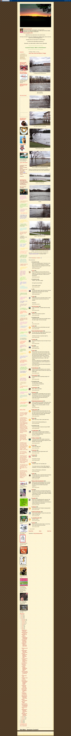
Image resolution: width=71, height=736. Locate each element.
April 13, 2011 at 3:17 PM (35, 478)
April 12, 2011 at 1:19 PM (35, 315)
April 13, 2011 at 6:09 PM (35, 487)
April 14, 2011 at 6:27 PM (35, 515)
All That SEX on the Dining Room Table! (24, 640)
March (23, 716)
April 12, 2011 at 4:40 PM (35, 379)
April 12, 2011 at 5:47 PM (35, 390)
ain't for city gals (35, 306)
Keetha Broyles (28, 28)
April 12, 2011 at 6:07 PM (35, 398)
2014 (22, 614)
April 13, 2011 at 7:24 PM (35, 504)
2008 (22, 722)
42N (33, 489)
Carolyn (33, 339)
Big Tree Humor (24, 688)
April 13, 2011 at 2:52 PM (35, 471)
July (22, 625)
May (23, 627)
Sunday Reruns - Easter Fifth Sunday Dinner (24, 651)
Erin (33, 345)
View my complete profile (28, 32)
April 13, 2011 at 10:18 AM (36, 460)
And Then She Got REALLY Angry (24, 690)
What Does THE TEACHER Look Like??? (24, 714)
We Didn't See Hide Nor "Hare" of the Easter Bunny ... (24, 645)
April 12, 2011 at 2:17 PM (35, 323)
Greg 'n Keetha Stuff (23, 725)
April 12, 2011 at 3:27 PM (35, 348)
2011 (22, 618)
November (24, 620)
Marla (33, 418)
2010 (22, 720)
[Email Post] (41, 257)
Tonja (33, 296)
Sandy (33, 350)
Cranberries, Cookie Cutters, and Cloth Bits (25, 637)
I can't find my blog (36, 517)
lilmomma (34, 392)
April (23, 628)
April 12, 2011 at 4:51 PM (35, 385)
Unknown (34, 506)
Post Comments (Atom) (38, 533)
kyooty (33, 522)
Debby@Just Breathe (36, 511)
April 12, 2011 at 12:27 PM (36, 304)
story (24, 172)
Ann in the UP (35, 375)
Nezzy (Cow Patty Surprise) (37, 330)
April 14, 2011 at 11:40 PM (35, 520)
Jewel (33, 312)
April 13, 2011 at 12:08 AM (36, 435)
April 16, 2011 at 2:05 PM (35, 526)
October (23, 621)
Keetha (33, 455)
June (23, 626)
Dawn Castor (34, 409)
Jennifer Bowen (35, 430)
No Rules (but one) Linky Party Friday (24, 686)
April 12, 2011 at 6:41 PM (35, 407)
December (24, 619)
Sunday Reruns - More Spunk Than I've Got (24, 697)
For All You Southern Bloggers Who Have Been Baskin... (24, 668)
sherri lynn (34, 450)
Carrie (33, 445)
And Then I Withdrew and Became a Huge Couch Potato (24, 655)
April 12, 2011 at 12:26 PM (36, 294)
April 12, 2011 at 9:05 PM (35, 423)
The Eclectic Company (30, 5)
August (23, 624)
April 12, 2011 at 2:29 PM (35, 328)
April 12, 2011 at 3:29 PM (35, 365)
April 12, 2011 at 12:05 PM (36, 268)
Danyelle (34, 498)
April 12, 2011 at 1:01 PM (35, 310)
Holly (33, 473)
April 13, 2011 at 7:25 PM (35, 509)
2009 (22, 721)
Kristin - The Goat (35, 437)
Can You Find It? (24, 703)
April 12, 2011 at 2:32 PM (35, 337)
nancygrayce (34, 387)
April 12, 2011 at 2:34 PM (35, 343)
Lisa (33, 462)
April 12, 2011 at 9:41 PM (35, 428)
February (23, 717)
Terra (33, 270)
